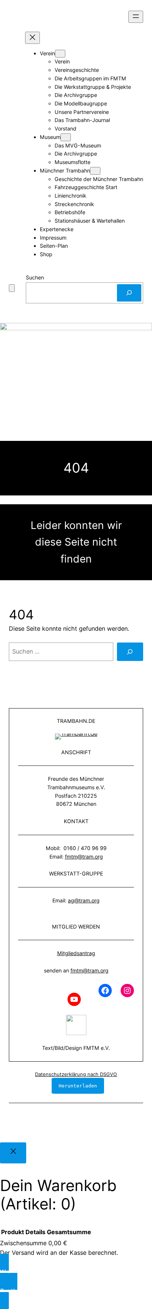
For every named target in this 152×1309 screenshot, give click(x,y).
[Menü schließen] (32, 38)
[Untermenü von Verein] (60, 54)
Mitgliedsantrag (76, 953)
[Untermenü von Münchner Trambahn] (95, 171)
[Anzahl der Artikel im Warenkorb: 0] (12, 288)
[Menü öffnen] (135, 17)
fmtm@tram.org (84, 856)
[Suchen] (129, 293)
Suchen (35, 277)
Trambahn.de (76, 721)
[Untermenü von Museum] (66, 137)
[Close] (13, 1153)
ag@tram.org (84, 900)
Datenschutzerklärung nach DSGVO (76, 1074)
